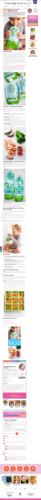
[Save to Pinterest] (6, 410)
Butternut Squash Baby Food (20, 67)
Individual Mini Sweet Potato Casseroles (11, 407)
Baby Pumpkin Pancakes (8, 320)
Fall (11, 391)
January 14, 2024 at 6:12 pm (6, 436)
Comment (6, 423)
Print (23, 369)
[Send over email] (22, 410)
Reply (3, 438)
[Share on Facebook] (14, 410)
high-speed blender (12, 206)
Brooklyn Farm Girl (17, 3)
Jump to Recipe (1, 15)
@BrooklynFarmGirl (19, 396)
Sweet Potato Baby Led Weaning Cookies (5, 405)
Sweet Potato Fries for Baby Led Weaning (10, 323)
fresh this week (4, 479)
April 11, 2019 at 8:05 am (5, 452)
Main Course (7, 391)
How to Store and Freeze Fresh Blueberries (8, 485)
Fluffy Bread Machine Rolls (32, 48)
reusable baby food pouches (19, 65)
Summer (13, 391)
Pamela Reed (6, 372)
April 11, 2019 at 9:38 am (7, 457)
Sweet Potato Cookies (7, 321)
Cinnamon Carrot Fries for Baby (9, 322)
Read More (36, 12)
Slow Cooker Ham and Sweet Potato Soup (17, 407)
